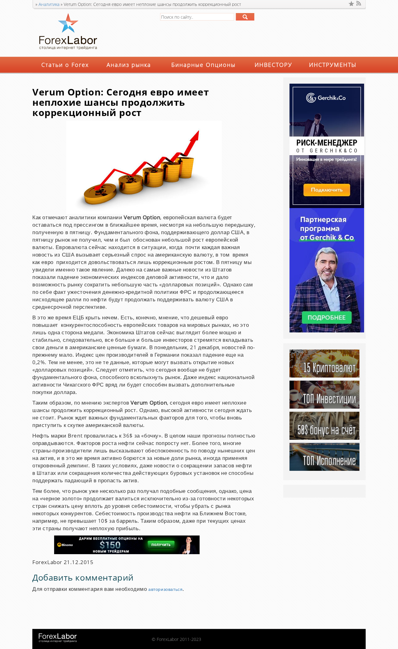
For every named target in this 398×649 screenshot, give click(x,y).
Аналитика (49, 4)
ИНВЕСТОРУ (273, 64)
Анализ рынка (129, 64)
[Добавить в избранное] (351, 3)
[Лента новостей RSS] (359, 3)
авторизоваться (165, 589)
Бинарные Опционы (203, 64)
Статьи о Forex (65, 64)
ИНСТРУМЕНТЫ (333, 64)
